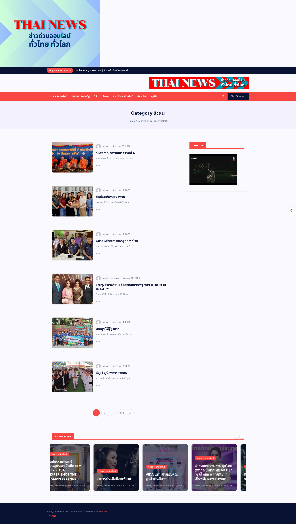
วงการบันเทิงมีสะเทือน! (72, 479)
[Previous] (236, 436)
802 (121, 412)
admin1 (106, 146)
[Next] (241, 436)
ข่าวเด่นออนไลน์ (58, 96)
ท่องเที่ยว (142, 96)
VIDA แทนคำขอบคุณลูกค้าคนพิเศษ (120, 476)
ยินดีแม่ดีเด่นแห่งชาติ (110, 197)
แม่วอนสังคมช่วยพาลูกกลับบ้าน (117, 241)
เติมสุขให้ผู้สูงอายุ (107, 329)
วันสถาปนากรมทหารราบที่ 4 (115, 153)
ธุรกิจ (154, 96)
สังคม (106, 96)
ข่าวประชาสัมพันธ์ (123, 96)
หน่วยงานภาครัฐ (80, 96)
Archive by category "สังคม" (153, 121)
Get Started (238, 96)
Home (131, 121)
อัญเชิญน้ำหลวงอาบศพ (111, 373)
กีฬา (96, 96)
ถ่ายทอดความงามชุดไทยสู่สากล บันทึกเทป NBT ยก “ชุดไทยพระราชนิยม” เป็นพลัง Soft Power (172, 472)
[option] (74, 467)
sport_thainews (111, 278)
